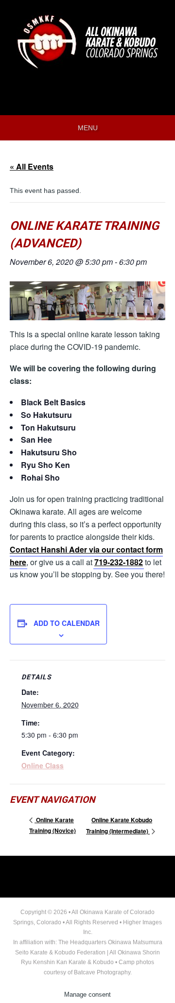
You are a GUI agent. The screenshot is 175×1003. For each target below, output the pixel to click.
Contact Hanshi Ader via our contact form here (86, 556)
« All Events (31, 166)
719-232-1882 (118, 562)
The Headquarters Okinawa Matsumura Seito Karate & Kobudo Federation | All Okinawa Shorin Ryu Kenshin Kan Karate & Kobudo (88, 952)
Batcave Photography (102, 972)
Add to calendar (67, 623)
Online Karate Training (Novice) (52, 825)
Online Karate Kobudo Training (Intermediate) (119, 825)
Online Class (42, 765)
